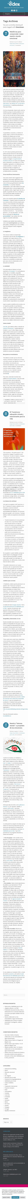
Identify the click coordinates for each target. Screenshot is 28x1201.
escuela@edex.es (7, 716)
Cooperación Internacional (11, 1086)
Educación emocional (10, 1072)
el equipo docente (16, 604)
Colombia (7, 1093)
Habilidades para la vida (10, 1081)
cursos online (9, 860)
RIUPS (6, 1070)
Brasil (6, 1089)
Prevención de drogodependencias (13, 1079)
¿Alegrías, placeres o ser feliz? (12, 1008)
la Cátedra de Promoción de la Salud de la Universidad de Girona (14, 698)
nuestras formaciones (8, 328)
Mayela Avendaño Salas (10, 1047)
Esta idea (5, 326)
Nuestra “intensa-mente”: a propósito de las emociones (17, 725)
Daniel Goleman (12, 378)
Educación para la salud (10, 1077)
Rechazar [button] (23, 1197)
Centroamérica (8, 1091)
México (6, 1102)
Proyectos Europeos (9, 1088)
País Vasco (7, 1103)
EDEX (21, 695)
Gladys (9, 763)
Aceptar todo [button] (15, 1197)
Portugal (7, 1109)
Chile (6, 1074)
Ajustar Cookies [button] (6, 1197)
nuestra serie (10, 808)
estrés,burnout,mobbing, (10, 1068)
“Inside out (5, 789)
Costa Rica (7, 1095)
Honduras (7, 1100)
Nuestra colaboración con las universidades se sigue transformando (13, 1036)
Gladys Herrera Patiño (14, 43)
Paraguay (7, 1107)
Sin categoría (8, 1075)
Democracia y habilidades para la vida (13, 1006)
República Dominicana (10, 1110)
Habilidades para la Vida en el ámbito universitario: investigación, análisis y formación (13, 1022)
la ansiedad (12, 271)
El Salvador (7, 1096)
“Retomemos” (6, 770)
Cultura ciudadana (9, 1082)
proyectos (11, 974)
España (6, 1098)
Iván (4, 763)
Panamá (6, 1105)
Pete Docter (6, 103)
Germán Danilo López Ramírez (12, 1043)
